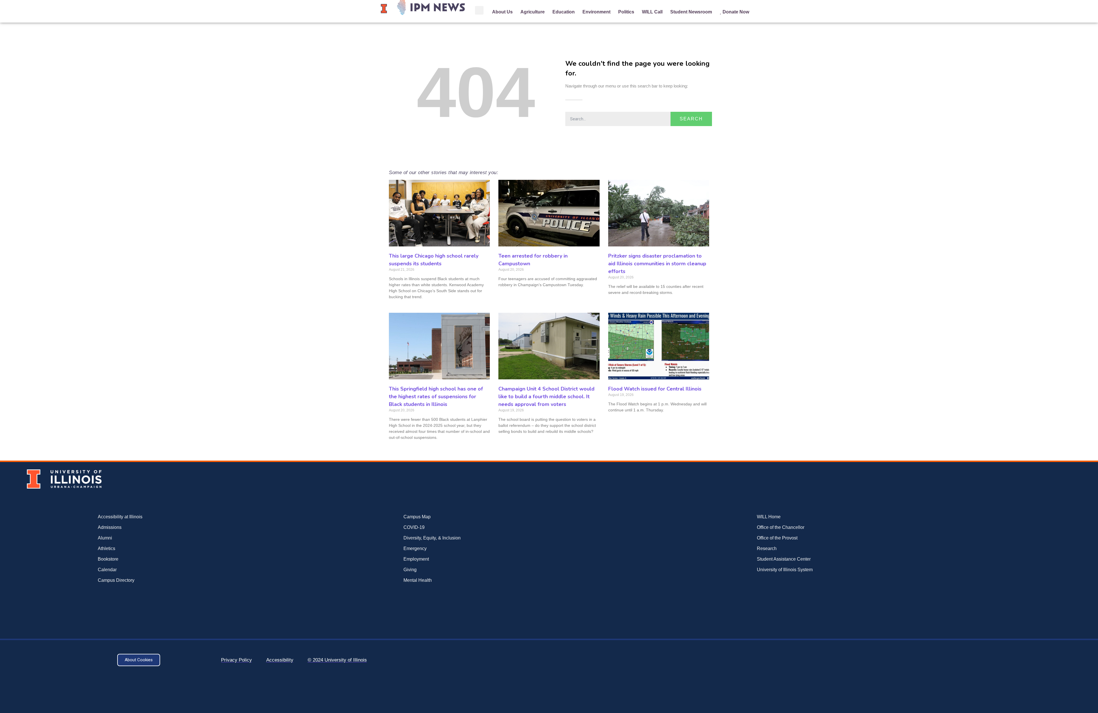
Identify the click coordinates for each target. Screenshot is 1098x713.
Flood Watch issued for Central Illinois (654, 388)
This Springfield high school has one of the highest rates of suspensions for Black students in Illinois (436, 396)
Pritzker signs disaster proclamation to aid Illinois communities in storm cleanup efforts (657, 263)
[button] (479, 10)
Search (691, 118)
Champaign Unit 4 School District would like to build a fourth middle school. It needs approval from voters (546, 396)
